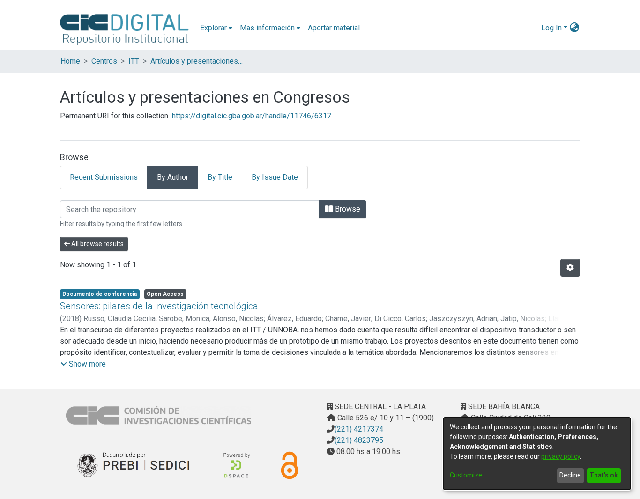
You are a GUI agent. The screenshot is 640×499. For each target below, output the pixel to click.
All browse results (97, 244)
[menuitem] (216, 28)
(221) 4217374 (359, 429)
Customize (466, 475)
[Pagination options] (570, 268)
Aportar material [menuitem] (334, 27)
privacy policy (560, 456)
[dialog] (537, 454)
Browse (346, 209)
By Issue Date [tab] (275, 177)
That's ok (603, 475)
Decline (570, 475)
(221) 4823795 (359, 440)
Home (70, 61)
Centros (104, 61)
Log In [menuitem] (551, 27)
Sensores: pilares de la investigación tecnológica (159, 306)
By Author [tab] (172, 177)
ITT (133, 61)
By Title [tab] (220, 177)
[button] (83, 364)
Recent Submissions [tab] (104, 177)
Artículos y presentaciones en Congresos (197, 61)
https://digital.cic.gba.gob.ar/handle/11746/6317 (251, 115)
